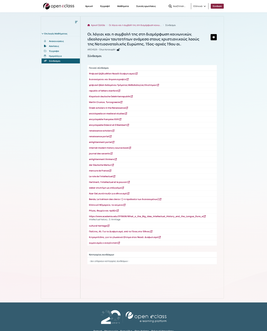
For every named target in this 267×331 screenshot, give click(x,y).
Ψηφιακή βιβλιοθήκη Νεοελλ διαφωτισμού (112, 73)
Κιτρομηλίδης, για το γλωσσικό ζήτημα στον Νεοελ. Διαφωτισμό (124, 237)
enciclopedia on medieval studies (107, 113)
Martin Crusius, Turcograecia (104, 102)
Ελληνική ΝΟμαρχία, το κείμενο (106, 204)
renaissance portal (99, 136)
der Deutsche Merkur (100, 164)
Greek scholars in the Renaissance (107, 107)
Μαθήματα (123, 6)
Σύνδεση (217, 6)
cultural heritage (98, 225)
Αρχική (89, 6)
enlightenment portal (100, 142)
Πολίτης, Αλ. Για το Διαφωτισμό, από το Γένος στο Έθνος (119, 231)
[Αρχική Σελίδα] (58, 6)
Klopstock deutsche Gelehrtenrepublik (110, 96)
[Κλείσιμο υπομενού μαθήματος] (76, 22)
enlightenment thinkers (102, 159)
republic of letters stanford (103, 90)
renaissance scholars (100, 130)
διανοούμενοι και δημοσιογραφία (107, 79)
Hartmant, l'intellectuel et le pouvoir (108, 182)
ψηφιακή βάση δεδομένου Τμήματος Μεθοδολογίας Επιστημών (123, 84)
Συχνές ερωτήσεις (146, 6)
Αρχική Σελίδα (98, 25)
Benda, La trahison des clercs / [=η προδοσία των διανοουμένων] (124, 199)
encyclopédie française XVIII (104, 119)
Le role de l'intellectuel (101, 176)
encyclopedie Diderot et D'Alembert (108, 124)
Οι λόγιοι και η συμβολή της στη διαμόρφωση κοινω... (135, 25)
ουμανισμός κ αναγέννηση (103, 242)
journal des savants (99, 153)
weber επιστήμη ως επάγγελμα (105, 187)
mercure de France (99, 170)
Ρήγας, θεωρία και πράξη (103, 210)
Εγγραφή (105, 6)
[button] (199, 6)
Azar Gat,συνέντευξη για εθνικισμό (108, 193)
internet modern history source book (109, 147)
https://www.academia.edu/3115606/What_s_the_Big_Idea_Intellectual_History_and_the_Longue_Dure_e (146, 216)
